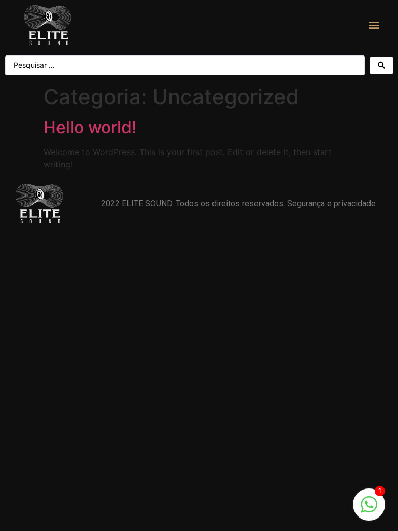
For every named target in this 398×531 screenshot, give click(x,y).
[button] (374, 25)
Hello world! (90, 127)
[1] (369, 510)
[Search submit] (381, 65)
